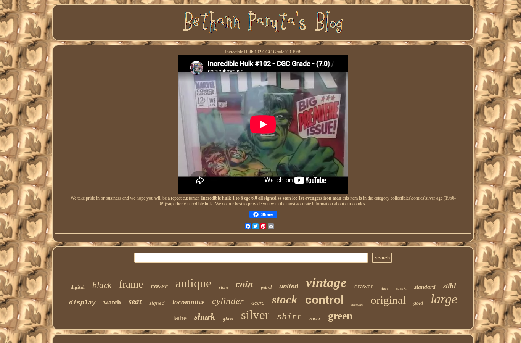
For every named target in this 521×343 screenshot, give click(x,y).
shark (204, 317)
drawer (363, 286)
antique (193, 283)
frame (131, 284)
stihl (449, 286)
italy (384, 288)
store (223, 287)
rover (314, 319)
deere (257, 303)
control (324, 299)
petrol (266, 287)
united (288, 286)
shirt (289, 317)
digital (78, 287)
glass (228, 319)
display (82, 303)
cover (159, 286)
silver (255, 315)
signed (157, 303)
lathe (180, 318)
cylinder (228, 301)
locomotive (188, 302)
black (101, 285)
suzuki (401, 288)
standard (425, 287)
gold (418, 303)
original (388, 300)
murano (357, 304)
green (340, 316)
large (444, 299)
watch (112, 302)
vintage (326, 282)
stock (284, 299)
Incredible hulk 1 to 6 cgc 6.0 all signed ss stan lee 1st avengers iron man (271, 198)
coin (244, 283)
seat (135, 301)
